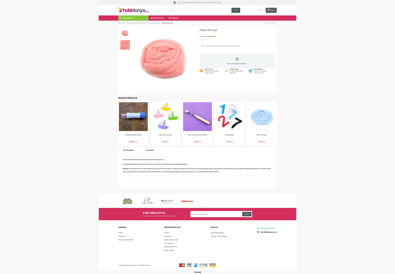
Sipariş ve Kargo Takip (171, 240)
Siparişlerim (167, 236)
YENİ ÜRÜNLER (173, 18)
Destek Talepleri (169, 250)
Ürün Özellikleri (128, 150)
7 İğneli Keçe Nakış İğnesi (133, 135)
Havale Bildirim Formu (170, 247)
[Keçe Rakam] (229, 116)
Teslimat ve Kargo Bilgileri (219, 236)
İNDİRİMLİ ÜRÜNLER (157, 18)
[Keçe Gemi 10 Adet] (165, 116)
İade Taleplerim (169, 243)
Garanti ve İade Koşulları (126, 240)
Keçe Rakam (229, 135)
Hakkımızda (121, 236)
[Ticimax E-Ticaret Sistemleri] (197, 272)
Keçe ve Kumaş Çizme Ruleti (197, 135)
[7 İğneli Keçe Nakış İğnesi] (133, 116)
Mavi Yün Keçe (262, 135)
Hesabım (167, 233)
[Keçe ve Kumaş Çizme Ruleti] (197, 116)
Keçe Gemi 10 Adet (165, 135)
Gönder (247, 214)
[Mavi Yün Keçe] (261, 116)
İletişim (120, 233)
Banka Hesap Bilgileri (217, 233)
